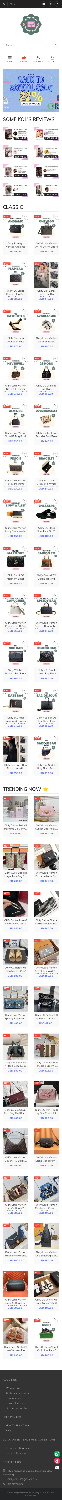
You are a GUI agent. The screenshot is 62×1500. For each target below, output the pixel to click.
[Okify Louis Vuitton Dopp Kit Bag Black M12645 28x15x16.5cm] (15, 1284)
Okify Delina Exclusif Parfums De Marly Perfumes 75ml (15, 829)
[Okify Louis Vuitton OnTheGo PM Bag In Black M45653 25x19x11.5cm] (46, 227)
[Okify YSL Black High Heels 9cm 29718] (15, 1047)
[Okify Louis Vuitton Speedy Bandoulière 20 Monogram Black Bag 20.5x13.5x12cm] (46, 607)
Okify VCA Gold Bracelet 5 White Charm (46, 484)
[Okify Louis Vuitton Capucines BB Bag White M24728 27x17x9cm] (15, 607)
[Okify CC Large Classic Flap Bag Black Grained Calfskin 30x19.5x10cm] (15, 275)
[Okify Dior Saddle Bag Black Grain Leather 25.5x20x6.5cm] (46, 749)
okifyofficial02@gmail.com (22, 1479)
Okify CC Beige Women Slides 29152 (16, 969)
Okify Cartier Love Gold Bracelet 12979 (15, 922)
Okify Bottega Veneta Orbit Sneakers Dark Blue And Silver (46, 1350)
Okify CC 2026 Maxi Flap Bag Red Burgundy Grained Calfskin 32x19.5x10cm (15, 1114)
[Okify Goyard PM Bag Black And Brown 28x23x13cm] (46, 559)
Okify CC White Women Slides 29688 (46, 1301)
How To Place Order (17, 1425)
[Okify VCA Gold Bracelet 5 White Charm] (46, 465)
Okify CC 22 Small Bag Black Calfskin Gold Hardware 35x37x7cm (46, 1020)
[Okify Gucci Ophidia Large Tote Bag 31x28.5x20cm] (15, 857)
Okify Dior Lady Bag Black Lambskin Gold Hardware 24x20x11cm (15, 770)
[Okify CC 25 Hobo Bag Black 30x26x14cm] (46, 370)
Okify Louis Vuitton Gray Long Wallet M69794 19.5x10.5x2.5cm (46, 972)
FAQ (8, 1430)
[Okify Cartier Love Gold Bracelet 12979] (15, 904)
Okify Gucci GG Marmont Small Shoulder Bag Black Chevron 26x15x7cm (15, 580)
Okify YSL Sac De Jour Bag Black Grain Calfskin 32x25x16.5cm (46, 722)
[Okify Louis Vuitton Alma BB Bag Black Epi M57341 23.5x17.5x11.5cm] (15, 417)
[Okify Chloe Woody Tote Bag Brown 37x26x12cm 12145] (46, 1047)
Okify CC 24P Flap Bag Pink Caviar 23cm (46, 1113)
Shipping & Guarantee (18, 1448)
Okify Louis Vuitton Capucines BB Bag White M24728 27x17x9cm (15, 627)
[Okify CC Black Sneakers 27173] (46, 512)
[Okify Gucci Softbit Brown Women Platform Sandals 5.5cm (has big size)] (15, 1331)
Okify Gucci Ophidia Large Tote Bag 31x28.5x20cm (15, 876)
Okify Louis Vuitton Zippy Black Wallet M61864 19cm (15, 531)
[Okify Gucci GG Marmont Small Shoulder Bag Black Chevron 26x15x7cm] (15, 559)
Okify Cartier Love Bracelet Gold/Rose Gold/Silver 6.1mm (46, 436)
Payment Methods (16, 1403)
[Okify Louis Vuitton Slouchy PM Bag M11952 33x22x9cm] (15, 1141)
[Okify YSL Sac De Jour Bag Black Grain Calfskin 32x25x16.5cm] (46, 702)
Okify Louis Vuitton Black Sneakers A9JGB (46, 341)
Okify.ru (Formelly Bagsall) (23, 1492)
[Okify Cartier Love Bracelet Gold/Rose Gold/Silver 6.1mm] (46, 417)
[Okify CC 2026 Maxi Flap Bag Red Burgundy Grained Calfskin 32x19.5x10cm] (15, 1094)
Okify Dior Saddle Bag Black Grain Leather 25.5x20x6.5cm (46, 770)
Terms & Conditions (17, 1453)
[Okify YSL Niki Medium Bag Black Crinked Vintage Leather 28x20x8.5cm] (15, 654)
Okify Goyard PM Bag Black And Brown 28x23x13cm (46, 578)
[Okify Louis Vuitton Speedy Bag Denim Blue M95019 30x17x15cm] (15, 999)
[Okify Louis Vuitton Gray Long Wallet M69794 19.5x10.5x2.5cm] (46, 952)
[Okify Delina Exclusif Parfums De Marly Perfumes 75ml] (15, 809)
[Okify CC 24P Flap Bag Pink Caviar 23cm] (46, 1094)
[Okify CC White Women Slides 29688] (46, 1284)
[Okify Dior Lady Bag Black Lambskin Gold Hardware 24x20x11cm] (15, 749)
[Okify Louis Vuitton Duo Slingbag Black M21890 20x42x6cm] (46, 1236)
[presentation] (44, 105)
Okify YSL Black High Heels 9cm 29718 (16, 1064)
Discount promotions (17, 1408)
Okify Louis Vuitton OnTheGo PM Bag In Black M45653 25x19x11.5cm (46, 248)
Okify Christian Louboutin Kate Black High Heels (15, 341)
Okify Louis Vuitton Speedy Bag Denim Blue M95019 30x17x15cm (15, 1020)
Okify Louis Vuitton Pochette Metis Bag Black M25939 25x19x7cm (46, 877)
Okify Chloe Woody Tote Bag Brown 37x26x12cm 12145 (46, 1066)
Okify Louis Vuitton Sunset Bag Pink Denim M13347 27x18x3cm (46, 830)
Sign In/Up (38, 61)
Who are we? (13, 1387)
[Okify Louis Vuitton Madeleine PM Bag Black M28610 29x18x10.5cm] (15, 1236)
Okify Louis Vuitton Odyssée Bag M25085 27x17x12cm (16, 1208)
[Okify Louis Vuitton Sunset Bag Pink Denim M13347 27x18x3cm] (46, 809)
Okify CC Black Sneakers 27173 (46, 529)
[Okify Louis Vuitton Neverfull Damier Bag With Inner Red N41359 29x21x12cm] (15, 370)
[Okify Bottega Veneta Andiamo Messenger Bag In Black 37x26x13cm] (15, 227)
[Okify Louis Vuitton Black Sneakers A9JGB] (46, 322)
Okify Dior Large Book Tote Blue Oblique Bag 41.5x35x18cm (46, 295)
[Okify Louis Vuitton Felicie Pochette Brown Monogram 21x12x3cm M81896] (15, 465)
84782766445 (15, 1484)
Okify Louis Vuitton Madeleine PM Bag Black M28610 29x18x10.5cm (15, 1257)
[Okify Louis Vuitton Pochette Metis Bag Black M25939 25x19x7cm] (46, 857)
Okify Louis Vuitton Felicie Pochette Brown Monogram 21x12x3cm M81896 (15, 485)
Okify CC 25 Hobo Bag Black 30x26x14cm (46, 389)
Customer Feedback (17, 1393)
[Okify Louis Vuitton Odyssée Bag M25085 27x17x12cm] (15, 1189)
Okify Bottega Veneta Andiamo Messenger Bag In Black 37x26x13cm (15, 248)
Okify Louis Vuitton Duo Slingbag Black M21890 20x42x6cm (46, 1255)
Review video (13, 1398)
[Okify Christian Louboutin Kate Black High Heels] (15, 322)
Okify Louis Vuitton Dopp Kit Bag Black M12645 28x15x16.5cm (16, 1304)
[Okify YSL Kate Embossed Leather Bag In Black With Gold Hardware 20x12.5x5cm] (15, 702)
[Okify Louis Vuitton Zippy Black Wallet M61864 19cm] (15, 512)
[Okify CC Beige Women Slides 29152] (15, 952)
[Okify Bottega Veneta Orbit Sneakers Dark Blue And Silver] (46, 1331)
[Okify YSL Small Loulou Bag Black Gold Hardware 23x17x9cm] (46, 654)
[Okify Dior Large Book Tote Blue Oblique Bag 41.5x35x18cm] (46, 275)
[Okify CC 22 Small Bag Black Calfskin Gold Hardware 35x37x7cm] (46, 999)
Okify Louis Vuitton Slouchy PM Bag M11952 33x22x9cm (15, 1161)
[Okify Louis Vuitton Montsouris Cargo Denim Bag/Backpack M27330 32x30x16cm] (46, 1189)
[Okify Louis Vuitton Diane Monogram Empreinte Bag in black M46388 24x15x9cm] (46, 1141)
